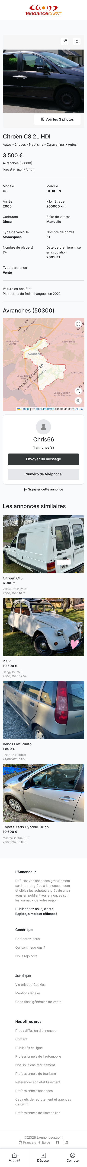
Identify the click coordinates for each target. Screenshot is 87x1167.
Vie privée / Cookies (30, 984)
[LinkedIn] (66, 1142)
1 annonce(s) (43, 447)
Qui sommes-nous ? (30, 947)
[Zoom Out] (78, 400)
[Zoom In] (78, 391)
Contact (21, 1039)
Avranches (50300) (17, 163)
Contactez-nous (27, 939)
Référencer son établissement (37, 1082)
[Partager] (64, 41)
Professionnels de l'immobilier (37, 1113)
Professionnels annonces (34, 1091)
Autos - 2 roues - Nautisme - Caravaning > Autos (40, 144)
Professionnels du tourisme (35, 1073)
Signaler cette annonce (45, 489)
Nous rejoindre (26, 956)
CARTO (78, 409)
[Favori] (77, 41)
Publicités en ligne (29, 1048)
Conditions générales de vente (38, 1002)
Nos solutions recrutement (35, 1065)
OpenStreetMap (44, 409)
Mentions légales (28, 993)
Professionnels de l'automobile (38, 1056)
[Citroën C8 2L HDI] (43, 81)
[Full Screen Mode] (78, 324)
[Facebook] (57, 1142)
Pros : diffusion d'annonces (35, 1030)
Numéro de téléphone (44, 474)
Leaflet (24, 409)
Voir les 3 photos (59, 119)
